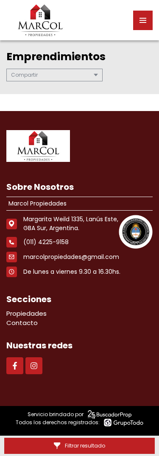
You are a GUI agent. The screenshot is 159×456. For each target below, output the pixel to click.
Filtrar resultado (85, 445)
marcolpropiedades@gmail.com (71, 257)
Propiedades (26, 313)
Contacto (22, 322)
